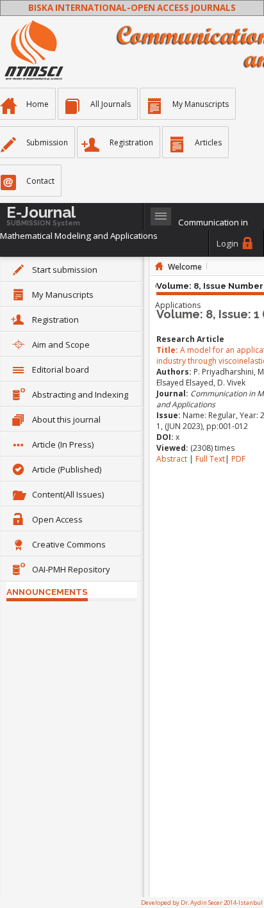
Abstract (172, 458)
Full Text (210, 458)
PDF (238, 458)
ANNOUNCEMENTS (47, 592)
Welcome (185, 266)
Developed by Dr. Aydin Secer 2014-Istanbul (202, 902)
